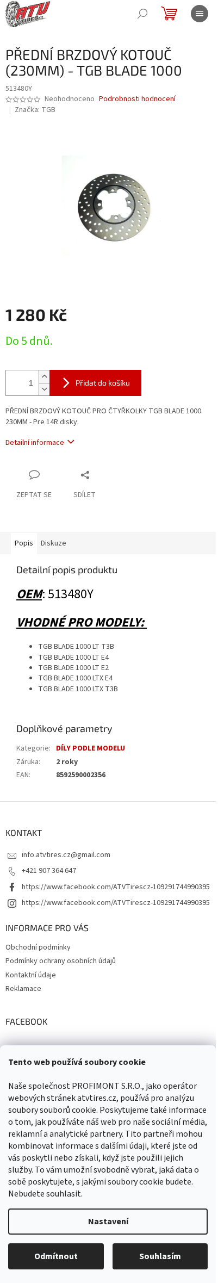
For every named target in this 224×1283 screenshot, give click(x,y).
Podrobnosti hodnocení (137, 99)
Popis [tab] (24, 543)
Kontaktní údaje (30, 975)
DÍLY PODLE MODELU (90, 748)
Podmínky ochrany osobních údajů (60, 961)
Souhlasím (160, 1256)
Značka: (35, 109)
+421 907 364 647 (49, 870)
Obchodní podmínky (38, 947)
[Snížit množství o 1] (44, 389)
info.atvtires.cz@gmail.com (66, 855)
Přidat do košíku (103, 382)
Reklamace (23, 988)
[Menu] (199, 13)
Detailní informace (34, 442)
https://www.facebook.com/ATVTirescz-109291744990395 (116, 887)
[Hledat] (142, 13)
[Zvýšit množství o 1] (44, 376)
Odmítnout (56, 1256)
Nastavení (108, 1222)
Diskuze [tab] (53, 543)
